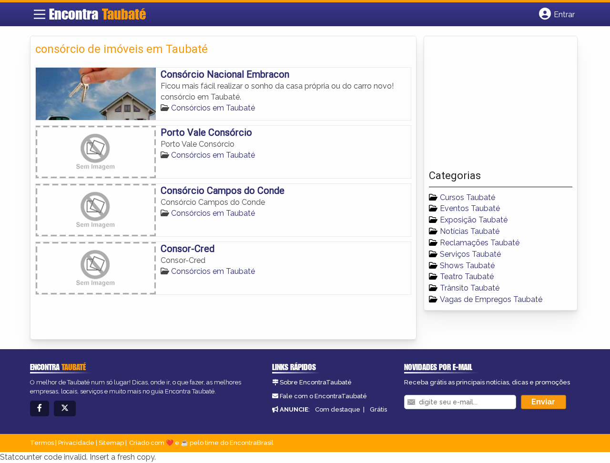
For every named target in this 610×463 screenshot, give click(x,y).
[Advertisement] (500, 105)
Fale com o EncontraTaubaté (323, 396)
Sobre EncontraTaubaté (316, 382)
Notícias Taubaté (469, 231)
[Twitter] (65, 408)
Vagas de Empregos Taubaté (491, 299)
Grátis (378, 409)
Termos (42, 442)
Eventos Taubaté (470, 208)
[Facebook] (39, 408)
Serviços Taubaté (470, 254)
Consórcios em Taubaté (213, 107)
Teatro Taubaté (467, 276)
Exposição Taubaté (474, 219)
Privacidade (76, 442)
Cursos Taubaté (467, 197)
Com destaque (337, 409)
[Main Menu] (39, 14)
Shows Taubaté (467, 265)
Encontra (97, 13)
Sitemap (111, 442)
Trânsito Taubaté (469, 287)
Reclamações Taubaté (479, 242)
